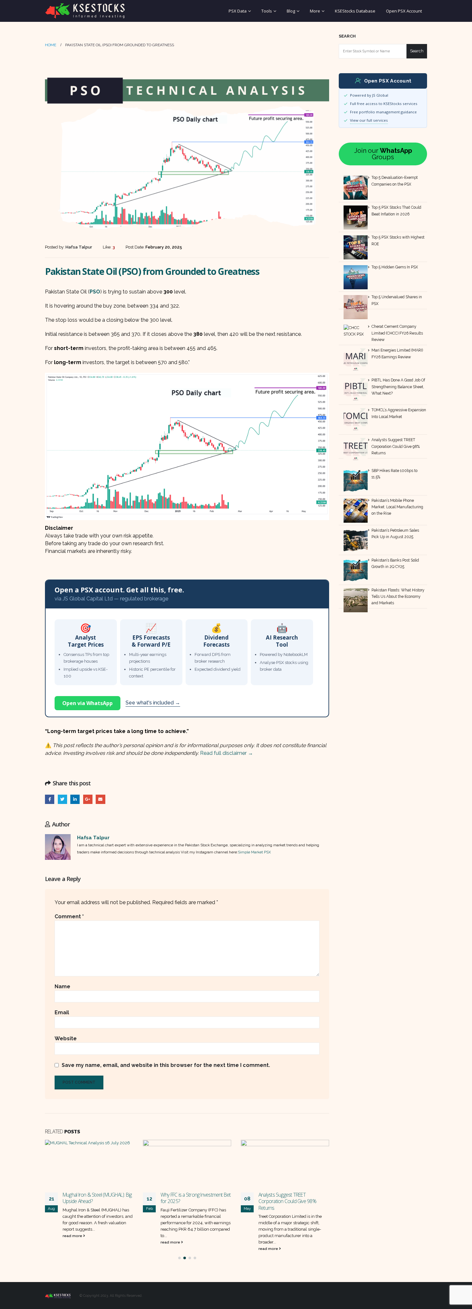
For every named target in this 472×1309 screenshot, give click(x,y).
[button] (179, 1258)
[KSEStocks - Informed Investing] (85, 11)
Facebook (49, 799)
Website (66, 1038)
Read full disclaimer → (226, 753)
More (315, 11)
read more (73, 1242)
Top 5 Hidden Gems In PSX (394, 267)
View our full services (369, 120)
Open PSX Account (404, 11)
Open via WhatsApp (87, 703)
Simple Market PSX (254, 852)
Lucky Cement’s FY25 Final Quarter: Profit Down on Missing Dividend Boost (293, 1201)
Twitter (62, 799)
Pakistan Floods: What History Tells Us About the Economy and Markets (397, 597)
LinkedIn (75, 799)
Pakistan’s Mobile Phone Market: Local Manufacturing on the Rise (397, 507)
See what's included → (153, 703)
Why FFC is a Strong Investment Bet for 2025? (98, 1198)
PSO (95, 292)
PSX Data (238, 11)
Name (62, 986)
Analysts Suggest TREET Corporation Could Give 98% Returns (189, 1201)
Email (100, 799)
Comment (69, 916)
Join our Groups (383, 154)
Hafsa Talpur (93, 838)
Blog (291, 11)
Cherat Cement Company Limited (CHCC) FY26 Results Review (397, 333)
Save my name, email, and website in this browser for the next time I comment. (166, 1065)
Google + (87, 799)
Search (347, 36)
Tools (266, 11)
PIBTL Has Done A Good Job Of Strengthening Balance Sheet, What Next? (398, 387)
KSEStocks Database (355, 11)
